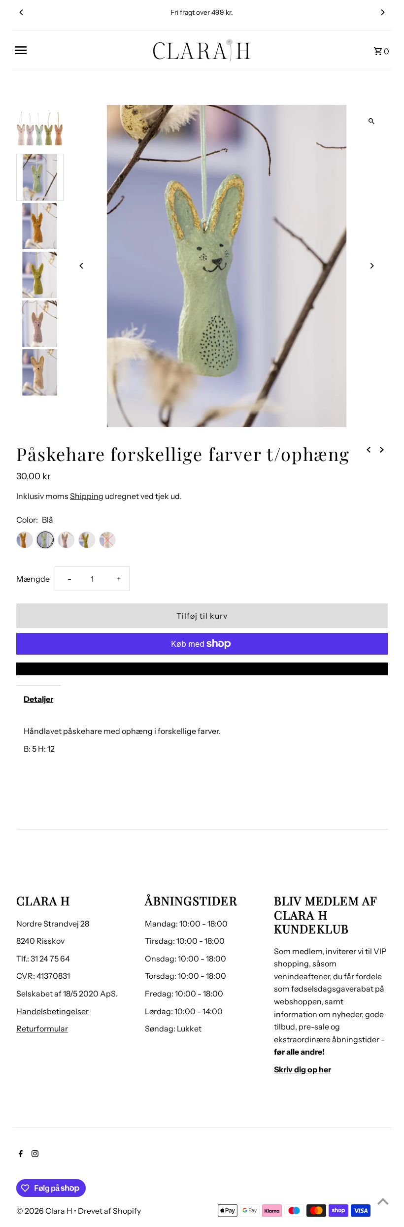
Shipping (86, 496)
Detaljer (38, 699)
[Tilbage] (368, 449)
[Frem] (382, 449)
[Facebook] (19, 1154)
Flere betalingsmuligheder (201, 668)
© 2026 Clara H (45, 1211)
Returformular (42, 1028)
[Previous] (21, 12)
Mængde (33, 579)
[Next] (382, 12)
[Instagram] (33, 1154)
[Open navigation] (79, 50)
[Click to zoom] (372, 121)
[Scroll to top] (383, 1201)
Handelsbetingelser (52, 1011)
